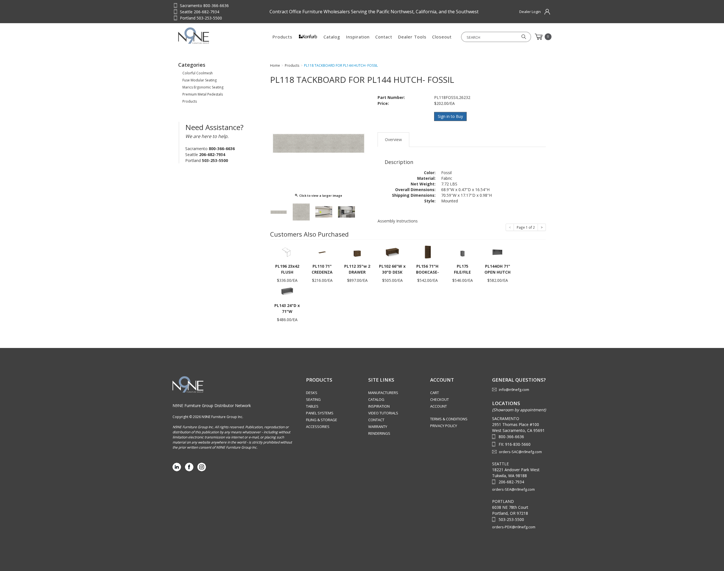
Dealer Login (530, 11)
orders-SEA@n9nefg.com (513, 489)
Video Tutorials (383, 413)
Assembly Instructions (398, 221)
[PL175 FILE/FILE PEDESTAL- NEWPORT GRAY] (462, 251)
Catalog (332, 37)
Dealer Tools (412, 37)
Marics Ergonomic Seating (202, 87)
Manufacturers (383, 392)
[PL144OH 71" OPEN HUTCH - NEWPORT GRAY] (497, 251)
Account (438, 406)
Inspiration (358, 37)
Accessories (317, 426)
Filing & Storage (321, 419)
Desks (311, 392)
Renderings (379, 433)
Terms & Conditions (448, 418)
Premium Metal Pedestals (202, 94)
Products (282, 37)
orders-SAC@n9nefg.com (520, 451)
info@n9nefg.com (514, 389)
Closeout (442, 37)
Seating (313, 399)
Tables (312, 406)
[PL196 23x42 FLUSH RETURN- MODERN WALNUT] (287, 251)
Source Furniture (206, 35)
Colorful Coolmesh (197, 73)
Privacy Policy (443, 425)
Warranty (377, 426)
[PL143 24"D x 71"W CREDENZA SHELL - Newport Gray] (287, 291)
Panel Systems (319, 413)
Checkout (439, 399)
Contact (383, 37)
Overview (393, 139)
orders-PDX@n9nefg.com (513, 526)
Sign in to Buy (450, 116)
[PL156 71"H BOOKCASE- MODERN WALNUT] (427, 251)
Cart (434, 392)
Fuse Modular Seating (199, 80)
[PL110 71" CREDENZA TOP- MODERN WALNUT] (322, 251)
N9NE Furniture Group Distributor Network (212, 405)
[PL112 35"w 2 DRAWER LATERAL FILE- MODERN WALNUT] (357, 251)
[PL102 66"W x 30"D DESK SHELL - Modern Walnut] (392, 251)
